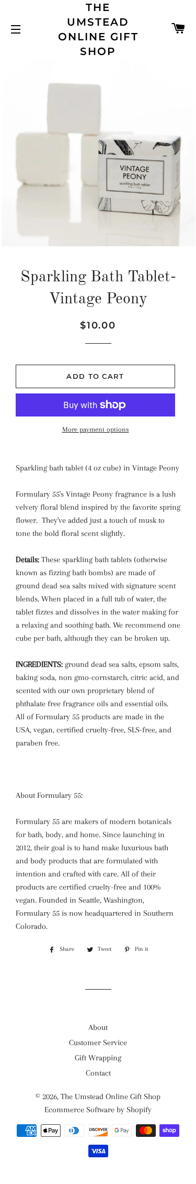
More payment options (95, 429)
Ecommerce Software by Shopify (98, 1109)
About (98, 1027)
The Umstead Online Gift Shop (98, 29)
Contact (98, 1073)
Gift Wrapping (98, 1057)
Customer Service (98, 1042)
